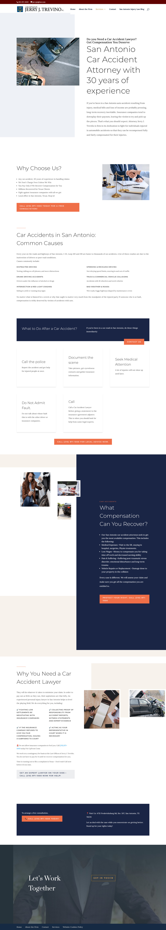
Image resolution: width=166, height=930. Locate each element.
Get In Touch (103, 878)
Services (99, 9)
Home (72, 9)
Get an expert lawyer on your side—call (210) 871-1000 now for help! (43, 774)
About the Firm (85, 9)
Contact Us (134, 342)
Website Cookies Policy (73, 927)
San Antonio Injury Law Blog (131, 9)
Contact (112, 9)
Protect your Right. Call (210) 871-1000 (124, 599)
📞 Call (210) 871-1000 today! (42, 819)
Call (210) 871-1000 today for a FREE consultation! (42, 207)
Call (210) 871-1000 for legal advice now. (83, 442)
